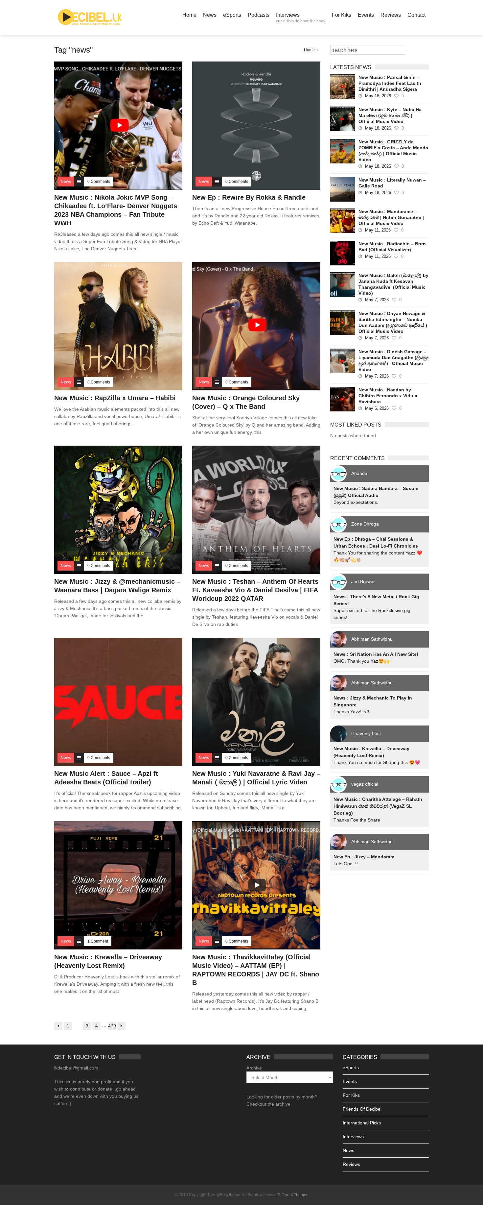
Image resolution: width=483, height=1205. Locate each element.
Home (189, 15)
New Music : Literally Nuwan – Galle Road (392, 182)
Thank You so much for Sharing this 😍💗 (377, 762)
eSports (232, 15)
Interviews (300, 17)
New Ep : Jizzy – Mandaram (364, 856)
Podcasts (258, 15)
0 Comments (98, 181)
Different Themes (293, 1195)
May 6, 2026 (377, 408)
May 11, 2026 (378, 230)
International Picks (362, 1122)
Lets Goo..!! (346, 863)
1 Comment (97, 941)
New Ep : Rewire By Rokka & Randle (249, 197)
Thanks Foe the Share (357, 820)
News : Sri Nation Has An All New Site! (376, 654)
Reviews (390, 15)
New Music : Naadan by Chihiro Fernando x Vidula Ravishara (387, 395)
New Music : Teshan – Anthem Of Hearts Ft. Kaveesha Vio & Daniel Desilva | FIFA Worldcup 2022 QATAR (255, 590)
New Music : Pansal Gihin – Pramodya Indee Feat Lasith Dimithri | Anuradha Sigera (389, 83)
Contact (416, 15)
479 (112, 1025)
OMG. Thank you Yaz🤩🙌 (361, 661)
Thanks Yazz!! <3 (351, 711)
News (210, 15)
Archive (254, 1067)
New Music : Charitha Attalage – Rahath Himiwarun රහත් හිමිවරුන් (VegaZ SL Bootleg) (378, 806)
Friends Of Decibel (362, 1109)
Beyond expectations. (356, 502)
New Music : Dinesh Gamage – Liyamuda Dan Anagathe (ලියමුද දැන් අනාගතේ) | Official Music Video (393, 360)
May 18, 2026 (378, 95)
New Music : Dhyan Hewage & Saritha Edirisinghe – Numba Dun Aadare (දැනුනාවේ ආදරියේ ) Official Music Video (392, 322)
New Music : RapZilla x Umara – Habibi (115, 398)
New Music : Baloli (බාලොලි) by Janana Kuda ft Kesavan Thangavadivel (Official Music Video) (393, 284)
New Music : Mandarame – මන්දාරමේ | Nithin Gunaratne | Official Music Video (391, 217)
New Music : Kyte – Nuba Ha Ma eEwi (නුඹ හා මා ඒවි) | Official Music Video (390, 115)
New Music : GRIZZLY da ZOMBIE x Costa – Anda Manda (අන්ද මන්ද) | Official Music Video (393, 150)
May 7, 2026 (377, 299)
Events (366, 15)
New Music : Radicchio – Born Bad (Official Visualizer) (392, 246)
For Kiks (341, 15)
